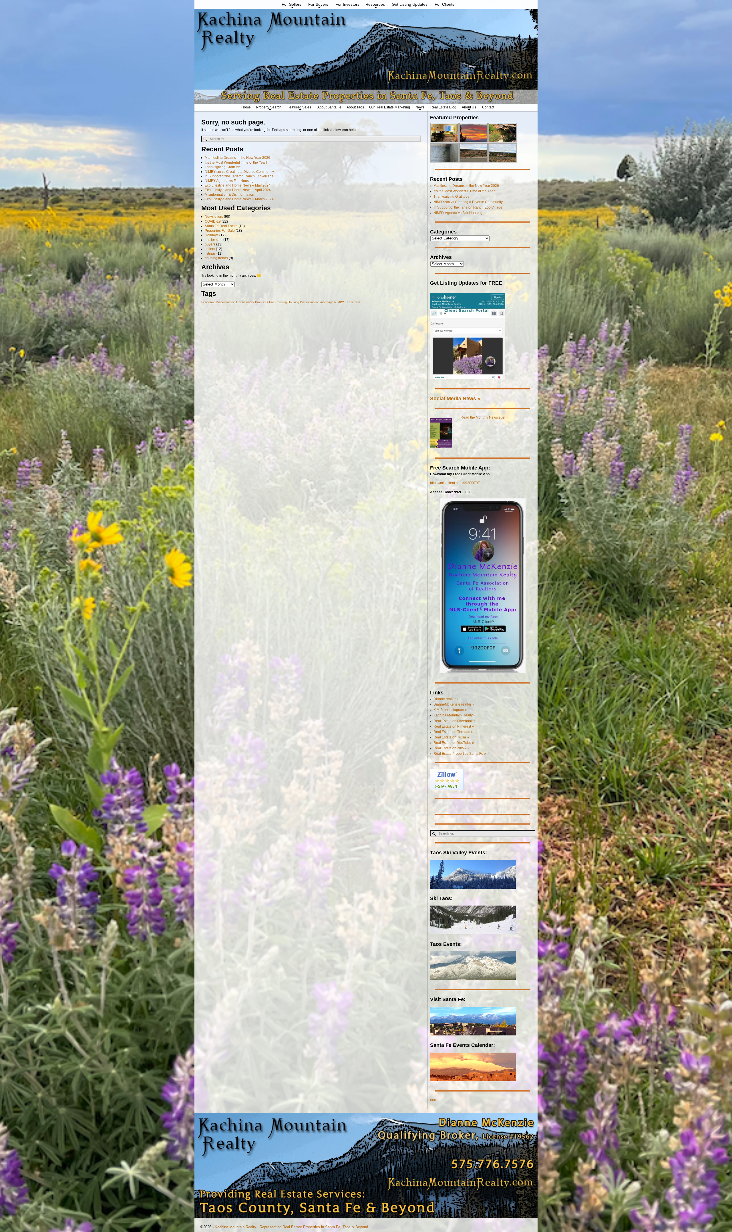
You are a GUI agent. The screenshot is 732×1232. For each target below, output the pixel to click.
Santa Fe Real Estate (221, 226)
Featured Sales (299, 107)
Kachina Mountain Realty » (454, 715)
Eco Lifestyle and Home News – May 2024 (237, 185)
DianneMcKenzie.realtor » (453, 704)
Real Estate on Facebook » (454, 721)
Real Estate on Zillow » (451, 748)
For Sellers (291, 4)
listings (210, 253)
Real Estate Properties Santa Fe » (459, 754)
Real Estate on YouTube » (453, 743)
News (419, 107)
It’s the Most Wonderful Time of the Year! (236, 163)
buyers (210, 244)
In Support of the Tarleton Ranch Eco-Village (239, 176)
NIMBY (339, 302)
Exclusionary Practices (252, 302)
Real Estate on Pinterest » (453, 726)
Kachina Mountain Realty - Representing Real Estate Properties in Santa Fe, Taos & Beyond (291, 1227)
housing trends (216, 258)
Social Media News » (455, 398)
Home (246, 107)
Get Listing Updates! (410, 4)
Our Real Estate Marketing (389, 107)
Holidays (211, 235)
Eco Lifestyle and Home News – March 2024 (239, 199)
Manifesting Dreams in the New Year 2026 (237, 158)
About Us (469, 107)
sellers (210, 249)
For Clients (444, 4)
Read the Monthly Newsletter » (484, 417)
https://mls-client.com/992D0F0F (455, 483)
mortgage (326, 302)
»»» (433, 1100)
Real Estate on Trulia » (451, 737)
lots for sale (213, 240)
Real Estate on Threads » (453, 732)
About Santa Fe (329, 107)
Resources (375, 4)
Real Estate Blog (443, 107)
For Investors (347, 4)
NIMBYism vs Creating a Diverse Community (239, 172)
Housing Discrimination (303, 302)
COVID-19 (213, 221)
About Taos (355, 107)
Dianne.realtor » (446, 699)
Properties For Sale (220, 231)
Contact (488, 107)
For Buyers (318, 4)
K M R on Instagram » (450, 710)
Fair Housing (278, 302)
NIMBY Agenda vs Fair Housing (229, 181)
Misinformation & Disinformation (229, 195)
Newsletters (214, 217)
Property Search (268, 107)
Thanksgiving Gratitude (223, 167)
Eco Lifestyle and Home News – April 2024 (238, 190)
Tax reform (352, 302)
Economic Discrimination (218, 302)
